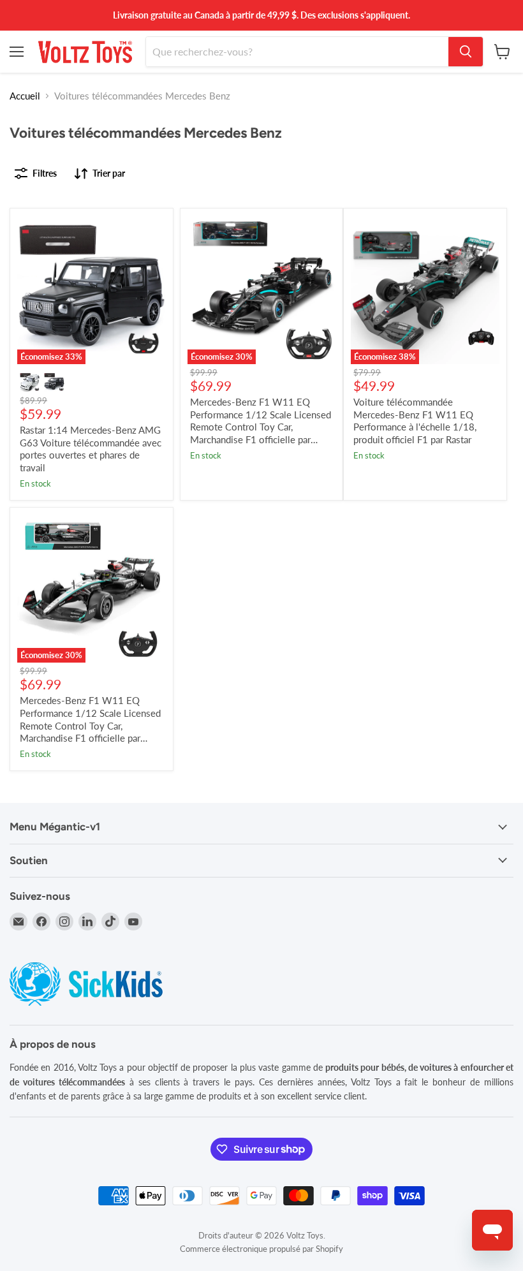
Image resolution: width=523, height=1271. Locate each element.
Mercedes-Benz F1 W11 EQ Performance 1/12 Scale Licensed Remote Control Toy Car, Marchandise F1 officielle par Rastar (260, 427)
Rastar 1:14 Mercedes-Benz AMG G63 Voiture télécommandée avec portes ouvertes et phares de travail (90, 448)
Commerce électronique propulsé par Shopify (261, 1249)
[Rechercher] (465, 51)
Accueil (25, 96)
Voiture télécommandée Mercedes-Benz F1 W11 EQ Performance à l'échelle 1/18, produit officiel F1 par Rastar (414, 420)
